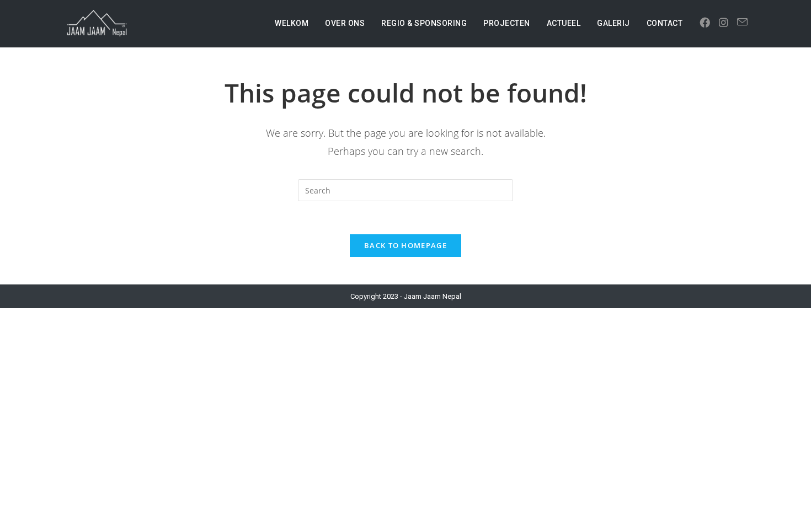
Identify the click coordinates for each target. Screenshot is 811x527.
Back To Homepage (405, 245)
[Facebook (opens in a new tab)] (704, 22)
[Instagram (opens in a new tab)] (723, 22)
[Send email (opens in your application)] (742, 22)
